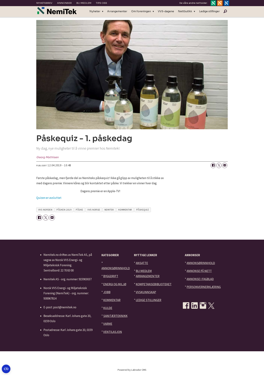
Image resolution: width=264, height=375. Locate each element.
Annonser (64, 2)
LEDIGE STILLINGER (148, 300)
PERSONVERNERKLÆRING (204, 287)
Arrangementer (117, 11)
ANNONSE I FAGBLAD (200, 279)
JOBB (106, 292)
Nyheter (94, 11)
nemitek (109, 209)
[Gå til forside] (57, 10)
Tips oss (101, 2)
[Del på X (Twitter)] (219, 165)
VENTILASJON (112, 332)
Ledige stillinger (209, 11)
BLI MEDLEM (144, 271)
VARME (107, 324)
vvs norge (93, 209)
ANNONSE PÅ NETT (199, 271)
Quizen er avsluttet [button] (48, 198)
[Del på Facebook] (213, 165)
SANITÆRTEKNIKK (115, 316)
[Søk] (225, 11)
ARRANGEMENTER (147, 276)
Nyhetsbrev (44, 2)
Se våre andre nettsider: (193, 2)
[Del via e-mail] (224, 165)
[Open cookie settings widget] (6, 369)
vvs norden (45, 209)
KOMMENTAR (112, 300)
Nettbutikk (185, 11)
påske (79, 209)
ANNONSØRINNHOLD (115, 268)
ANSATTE (142, 263)
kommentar (125, 209)
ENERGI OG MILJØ (114, 284)
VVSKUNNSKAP (146, 292)
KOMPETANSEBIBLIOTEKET (154, 284)
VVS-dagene (166, 11)
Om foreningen (141, 11)
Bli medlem (83, 2)
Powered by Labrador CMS (132, 369)
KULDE (107, 308)
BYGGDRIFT (110, 276)
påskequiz (142, 209)
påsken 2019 (64, 209)
